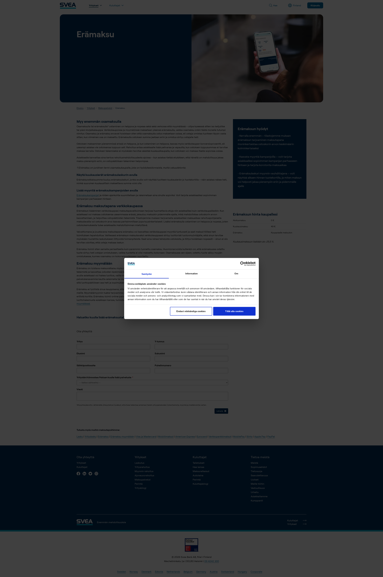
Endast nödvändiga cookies (191, 311)
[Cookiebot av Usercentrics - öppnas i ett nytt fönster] (242, 263)
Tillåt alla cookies (234, 311)
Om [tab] (236, 273)
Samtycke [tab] (147, 274)
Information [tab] (191, 273)
